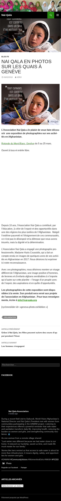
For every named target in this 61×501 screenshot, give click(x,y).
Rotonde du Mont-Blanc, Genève (17, 143)
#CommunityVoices (19, 459)
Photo (8, 463)
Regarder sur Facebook (9, 467)
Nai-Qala (6, 15)
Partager (24, 467)
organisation (10, 317)
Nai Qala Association (19, 411)
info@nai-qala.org (27, 300)
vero (19, 77)
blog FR (5, 57)
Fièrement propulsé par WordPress (14, 498)
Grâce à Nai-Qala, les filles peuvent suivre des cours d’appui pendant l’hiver (29, 332)
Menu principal (57, 15)
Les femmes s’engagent (13, 344)
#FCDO (55, 459)
